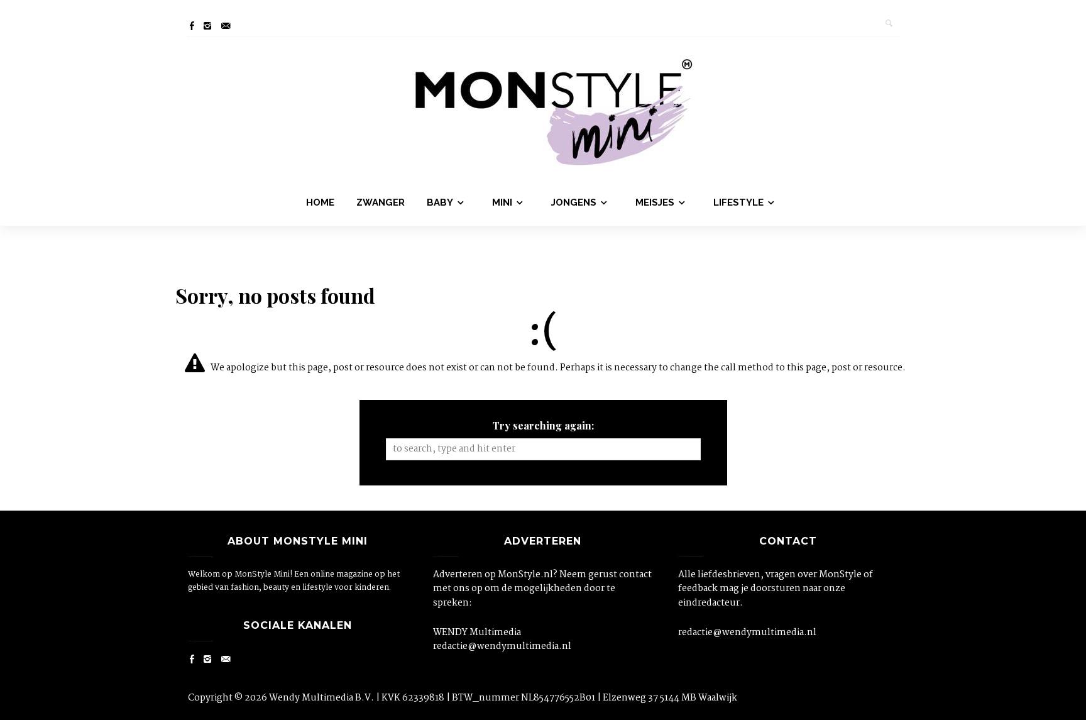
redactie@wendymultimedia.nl (502, 646)
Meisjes (654, 202)
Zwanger (380, 202)
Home (320, 202)
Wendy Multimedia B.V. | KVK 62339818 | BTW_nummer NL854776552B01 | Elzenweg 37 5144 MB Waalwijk (503, 698)
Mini (502, 202)
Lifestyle (738, 202)
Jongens (573, 202)
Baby (440, 202)
